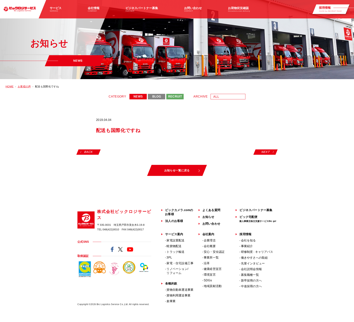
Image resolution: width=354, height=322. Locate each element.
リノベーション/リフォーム (177, 271)
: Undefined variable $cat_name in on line (123, 120)
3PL (169, 257)
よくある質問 (211, 210)
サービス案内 (174, 234)
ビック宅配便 (257, 218)
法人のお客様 (174, 220)
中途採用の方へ (251, 286)
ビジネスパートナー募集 (256, 210)
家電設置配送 (175, 240)
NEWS (138, 96)
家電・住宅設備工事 (179, 263)
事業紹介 (247, 246)
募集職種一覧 (250, 274)
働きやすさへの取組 (254, 257)
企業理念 (210, 240)
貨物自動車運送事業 (179, 289)
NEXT (265, 151)
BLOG (156, 96)
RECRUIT (175, 96)
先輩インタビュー (253, 263)
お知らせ (208, 216)
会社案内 (208, 234)
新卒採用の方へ (251, 280)
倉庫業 (171, 301)
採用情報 (245, 234)
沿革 (207, 263)
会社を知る (248, 240)
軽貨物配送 (173, 246)
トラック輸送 (175, 251)
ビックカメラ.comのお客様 (179, 212)
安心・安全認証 (214, 251)
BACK (88, 151)
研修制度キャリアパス (257, 251)
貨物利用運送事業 (178, 295)
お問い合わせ (211, 223)
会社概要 (210, 246)
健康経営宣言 (213, 268)
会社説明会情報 (251, 269)
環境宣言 (210, 274)
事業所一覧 (211, 257)
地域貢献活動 (213, 286)
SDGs (208, 280)
